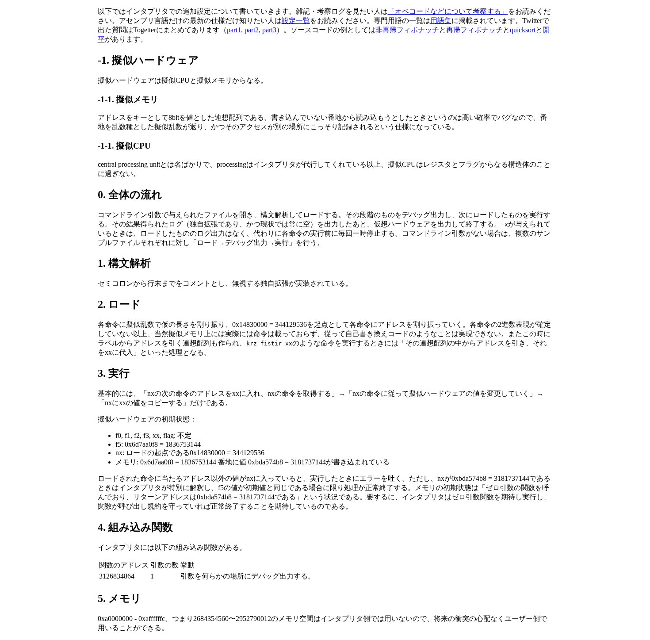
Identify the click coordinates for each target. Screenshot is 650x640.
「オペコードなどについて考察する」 (448, 11)
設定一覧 (296, 20)
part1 (234, 30)
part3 (269, 30)
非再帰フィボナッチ (407, 30)
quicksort (522, 30)
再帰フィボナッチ (474, 30)
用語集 (440, 20)
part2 (252, 30)
